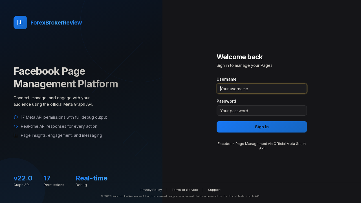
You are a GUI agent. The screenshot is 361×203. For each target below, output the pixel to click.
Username (227, 79)
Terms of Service (185, 190)
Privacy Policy (151, 190)
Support (214, 190)
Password (226, 101)
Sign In (262, 126)
